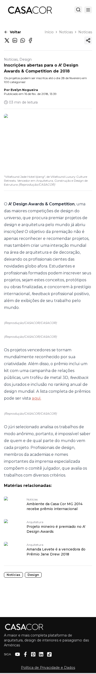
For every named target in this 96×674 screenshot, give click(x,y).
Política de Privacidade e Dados (48, 667)
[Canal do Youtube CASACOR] (17, 654)
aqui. (36, 398)
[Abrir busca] (78, 9)
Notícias (66, 32)
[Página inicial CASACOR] (30, 10)
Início (49, 32)
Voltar (15, 32)
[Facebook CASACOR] (25, 654)
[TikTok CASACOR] (49, 654)
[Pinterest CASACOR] (33, 654)
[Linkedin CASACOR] (41, 654)
